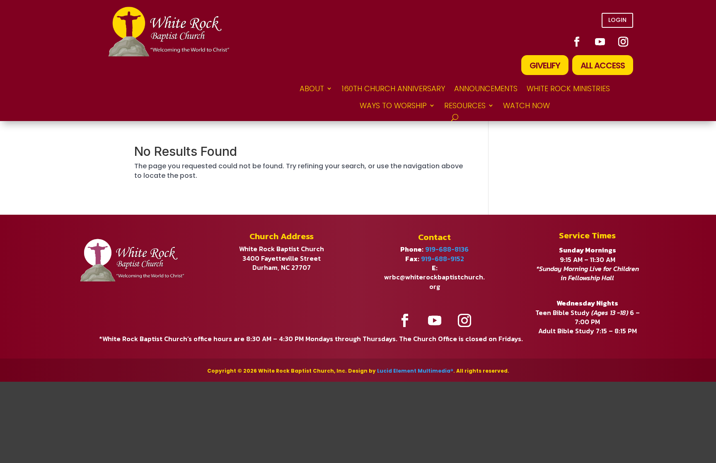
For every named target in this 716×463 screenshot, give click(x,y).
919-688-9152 (442, 259)
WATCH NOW (526, 105)
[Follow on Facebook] (577, 42)
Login (617, 20)
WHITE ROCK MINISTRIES (568, 88)
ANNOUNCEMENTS (486, 88)
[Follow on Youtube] (600, 42)
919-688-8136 (447, 249)
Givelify (545, 65)
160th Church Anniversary (393, 88)
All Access (603, 65)
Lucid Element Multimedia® (415, 370)
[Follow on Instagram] (623, 42)
